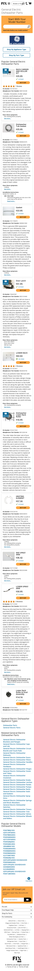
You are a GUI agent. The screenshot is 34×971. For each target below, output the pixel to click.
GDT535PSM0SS (9, 839)
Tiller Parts (17, 953)
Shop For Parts (7, 913)
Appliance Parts (22, 946)
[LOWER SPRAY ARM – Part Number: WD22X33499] (9, 590)
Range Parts (24, 943)
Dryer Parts (22, 941)
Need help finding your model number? (15, 30)
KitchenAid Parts (8, 930)
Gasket (19, 207)
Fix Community (7, 917)
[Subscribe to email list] (27, 900)
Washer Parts (22, 939)
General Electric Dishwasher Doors (17, 757)
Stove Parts (8, 943)
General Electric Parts (11, 727)
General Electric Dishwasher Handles (17, 762)
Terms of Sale (23, 967)
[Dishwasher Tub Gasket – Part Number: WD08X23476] (9, 127)
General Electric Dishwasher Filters (17, 760)
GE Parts (21, 925)
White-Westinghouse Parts (16, 937)
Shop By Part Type (16, 55)
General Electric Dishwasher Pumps (17, 787)
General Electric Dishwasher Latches (17, 782)
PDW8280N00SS (9, 849)
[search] (23, 3)
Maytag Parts (25, 930)
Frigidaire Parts (13, 925)
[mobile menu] (9, 3)
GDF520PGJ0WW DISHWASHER (15, 860)
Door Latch (21, 281)
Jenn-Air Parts (22, 927)
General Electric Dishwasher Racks (16, 789)
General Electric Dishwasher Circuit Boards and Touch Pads (17, 749)
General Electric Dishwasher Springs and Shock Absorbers (17, 801)
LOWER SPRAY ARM (22, 587)
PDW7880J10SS (9, 830)
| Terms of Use (11, 967)
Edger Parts (23, 950)
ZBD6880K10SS (9, 846)
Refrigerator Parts (12, 941)
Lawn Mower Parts (10, 948)
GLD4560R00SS (9, 869)
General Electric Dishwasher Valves (17, 814)
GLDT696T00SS (9, 855)
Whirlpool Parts (21, 934)
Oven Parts (16, 943)
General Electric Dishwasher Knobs (17, 780)
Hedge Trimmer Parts (12, 950)
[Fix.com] (4, 3)
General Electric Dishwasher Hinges (17, 769)
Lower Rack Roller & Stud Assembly (22, 692)
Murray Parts (15, 932)
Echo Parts (24, 923)
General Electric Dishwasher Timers (17, 809)
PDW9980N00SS (9, 853)
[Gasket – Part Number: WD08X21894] (9, 211)
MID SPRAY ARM (21, 554)
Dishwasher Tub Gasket (21, 125)
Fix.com (4, 907)
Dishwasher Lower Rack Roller (21, 415)
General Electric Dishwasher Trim (16, 812)
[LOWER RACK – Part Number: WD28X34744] (9, 356)
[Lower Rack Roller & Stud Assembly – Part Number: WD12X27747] (9, 694)
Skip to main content (17, 13)
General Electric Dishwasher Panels (17, 784)
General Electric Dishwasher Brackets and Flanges (14, 740)
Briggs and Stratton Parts (12, 923)
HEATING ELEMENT (20, 497)
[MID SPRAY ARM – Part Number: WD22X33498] (9, 556)
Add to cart (23, 82)
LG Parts (17, 930)
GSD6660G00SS (9, 867)
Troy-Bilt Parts (11, 934)
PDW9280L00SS (9, 844)
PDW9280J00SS (9, 842)
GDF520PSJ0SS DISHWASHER (14, 871)
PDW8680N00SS (9, 851)
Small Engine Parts (22, 948)
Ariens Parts (21, 921)
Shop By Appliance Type (16, 49)
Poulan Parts (24, 932)
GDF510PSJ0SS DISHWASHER (14, 864)
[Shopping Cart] (29, 3)
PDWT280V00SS (9, 874)
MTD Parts (7, 932)
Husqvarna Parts (11, 927)
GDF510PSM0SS (9, 833)
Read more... (11, 201)
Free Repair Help (8, 910)
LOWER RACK (21, 353)
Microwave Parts (11, 946)
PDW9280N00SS (9, 837)
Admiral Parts (12, 921)
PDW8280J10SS (9, 858)
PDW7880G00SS (9, 835)
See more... (7, 118)
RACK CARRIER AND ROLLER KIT (22, 71)
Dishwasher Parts (10, 725)
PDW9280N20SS (9, 862)
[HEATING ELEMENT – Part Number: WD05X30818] (9, 499)
